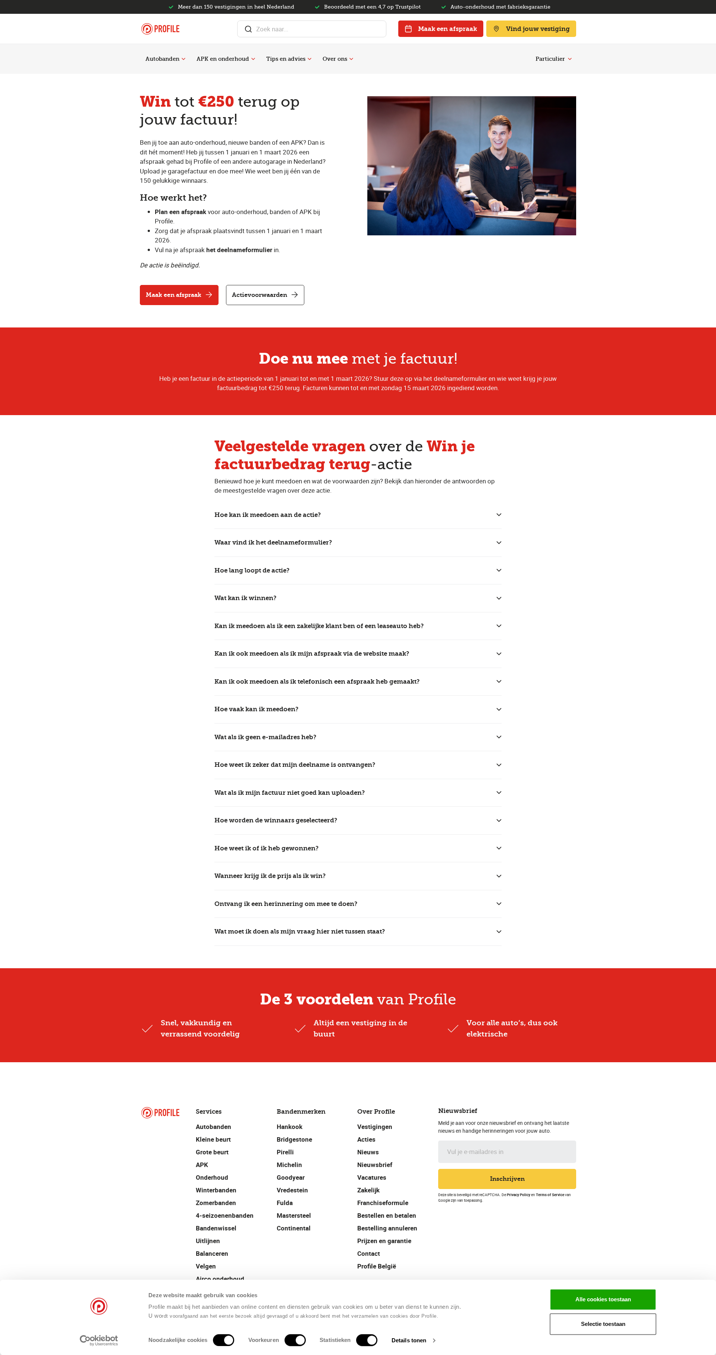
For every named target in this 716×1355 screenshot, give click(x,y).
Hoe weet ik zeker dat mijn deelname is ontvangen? (294, 764)
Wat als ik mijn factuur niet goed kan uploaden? (289, 792)
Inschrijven (507, 1178)
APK (202, 1164)
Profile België (376, 1266)
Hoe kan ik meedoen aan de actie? (267, 514)
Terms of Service (550, 1194)
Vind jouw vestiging (538, 28)
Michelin (289, 1164)
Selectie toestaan (603, 1324)
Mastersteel (294, 1215)
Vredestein (292, 1190)
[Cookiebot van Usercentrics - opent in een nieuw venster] (99, 1340)
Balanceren (212, 1253)
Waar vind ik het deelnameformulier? (273, 542)
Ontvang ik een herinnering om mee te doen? (285, 903)
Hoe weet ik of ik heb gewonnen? (266, 848)
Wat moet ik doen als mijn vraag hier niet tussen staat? (299, 931)
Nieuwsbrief (374, 1164)
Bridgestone (294, 1139)
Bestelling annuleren (387, 1228)
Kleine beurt (213, 1139)
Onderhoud (212, 1177)
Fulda (285, 1202)
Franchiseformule (382, 1202)
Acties (366, 1139)
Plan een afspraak (180, 211)
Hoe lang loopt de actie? (251, 570)
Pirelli (285, 1152)
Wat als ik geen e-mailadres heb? (265, 737)
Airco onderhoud (220, 1278)
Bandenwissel (216, 1228)
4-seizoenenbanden (225, 1215)
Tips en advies (285, 59)
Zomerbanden (216, 1202)
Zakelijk (368, 1190)
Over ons (335, 59)
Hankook (289, 1126)
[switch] (295, 1340)
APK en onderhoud (223, 59)
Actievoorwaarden (259, 294)
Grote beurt (212, 1152)
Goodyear (291, 1177)
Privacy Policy (518, 1194)
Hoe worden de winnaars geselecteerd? (275, 820)
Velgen (206, 1266)
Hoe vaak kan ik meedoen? (256, 709)
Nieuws (368, 1152)
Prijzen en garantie (384, 1240)
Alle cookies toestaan (603, 1299)
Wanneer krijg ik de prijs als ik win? (270, 875)
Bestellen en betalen (386, 1215)
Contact (368, 1253)
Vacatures (371, 1177)
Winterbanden (216, 1190)
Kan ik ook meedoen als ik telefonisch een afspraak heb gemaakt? (317, 681)
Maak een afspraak (447, 28)
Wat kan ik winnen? (245, 598)
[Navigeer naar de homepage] (160, 29)
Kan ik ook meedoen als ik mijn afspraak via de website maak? (311, 653)
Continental (294, 1228)
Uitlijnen (208, 1240)
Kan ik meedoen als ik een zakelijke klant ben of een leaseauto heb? (319, 626)
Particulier (550, 59)
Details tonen (409, 1340)
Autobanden (162, 59)
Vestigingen (374, 1126)
